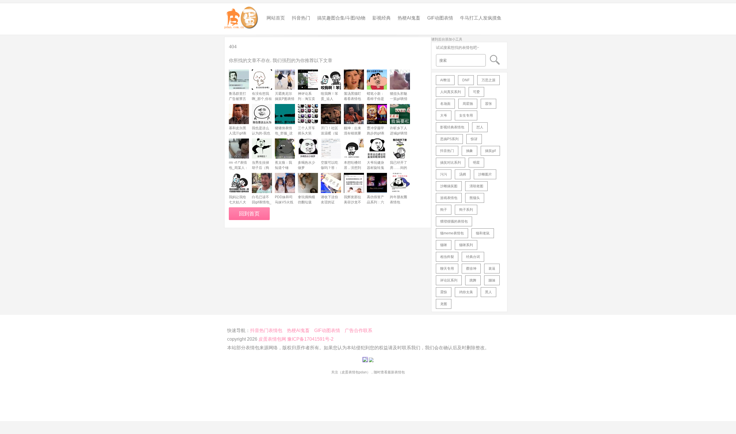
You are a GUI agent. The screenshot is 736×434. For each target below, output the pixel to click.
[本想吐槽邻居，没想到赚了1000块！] (354, 148)
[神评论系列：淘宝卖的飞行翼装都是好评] (308, 80)
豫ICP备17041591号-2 (310, 339)
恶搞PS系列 (449, 139)
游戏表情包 (448, 198)
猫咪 (443, 245)
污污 (443, 174)
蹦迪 (491, 280)
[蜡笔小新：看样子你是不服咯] (377, 80)
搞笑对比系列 (450, 163)
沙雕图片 (485, 174)
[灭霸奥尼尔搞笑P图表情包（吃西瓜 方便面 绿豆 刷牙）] (285, 80)
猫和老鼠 (483, 233)
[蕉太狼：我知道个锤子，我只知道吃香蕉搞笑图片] (285, 148)
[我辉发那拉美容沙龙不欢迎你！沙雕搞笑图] (354, 183)
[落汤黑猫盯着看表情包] (354, 80)
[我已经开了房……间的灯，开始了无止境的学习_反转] (400, 148)
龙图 (443, 304)
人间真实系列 (450, 92)
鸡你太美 (466, 292)
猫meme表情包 (452, 233)
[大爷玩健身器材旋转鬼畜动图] (377, 148)
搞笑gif (490, 151)
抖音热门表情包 (266, 330)
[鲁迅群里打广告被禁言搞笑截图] (239, 80)
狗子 (443, 210)
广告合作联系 (358, 330)
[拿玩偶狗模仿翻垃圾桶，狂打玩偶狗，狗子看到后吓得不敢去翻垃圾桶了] (308, 183)
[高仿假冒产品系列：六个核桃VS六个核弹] (377, 183)
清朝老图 (476, 186)
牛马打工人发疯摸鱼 (480, 18)
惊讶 (474, 139)
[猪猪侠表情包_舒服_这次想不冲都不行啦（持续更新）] (285, 114)
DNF (465, 80)
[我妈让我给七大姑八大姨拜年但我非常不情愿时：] (239, 183)
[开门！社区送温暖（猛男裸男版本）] (331, 114)
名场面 (445, 104)
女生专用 (466, 115)
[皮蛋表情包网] (241, 16)
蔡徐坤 (471, 269)
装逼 (491, 269)
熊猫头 (474, 198)
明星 (476, 163)
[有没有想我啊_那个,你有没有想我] (262, 80)
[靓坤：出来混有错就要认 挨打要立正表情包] (354, 114)
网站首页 (276, 18)
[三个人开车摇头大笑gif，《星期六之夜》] (308, 114)
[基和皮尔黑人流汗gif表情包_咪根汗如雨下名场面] (239, 114)
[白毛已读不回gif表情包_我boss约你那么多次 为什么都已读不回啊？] (262, 183)
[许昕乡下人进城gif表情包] (400, 114)
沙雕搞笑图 (448, 186)
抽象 (469, 151)
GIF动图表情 (440, 18)
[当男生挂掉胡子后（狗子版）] (262, 148)
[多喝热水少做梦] (308, 148)
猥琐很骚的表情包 (454, 221)
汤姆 (462, 174)
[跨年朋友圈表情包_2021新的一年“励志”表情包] (400, 183)
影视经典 (381, 18)
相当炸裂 (447, 257)
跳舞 (472, 280)
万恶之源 (488, 80)
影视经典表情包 (452, 127)
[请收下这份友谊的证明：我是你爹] (331, 183)
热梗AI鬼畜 (409, 18)
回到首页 (249, 214)
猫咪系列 (466, 245)
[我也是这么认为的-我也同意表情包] (262, 114)
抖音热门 (301, 18)
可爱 (476, 92)
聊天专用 (447, 269)
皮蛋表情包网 (272, 339)
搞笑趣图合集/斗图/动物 (341, 18)
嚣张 (488, 104)
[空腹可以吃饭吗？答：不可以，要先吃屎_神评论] (331, 148)
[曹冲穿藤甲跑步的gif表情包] (377, 114)
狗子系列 (466, 210)
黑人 (488, 292)
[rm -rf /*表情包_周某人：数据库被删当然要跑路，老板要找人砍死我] (239, 148)
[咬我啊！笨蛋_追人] (331, 80)
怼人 (479, 127)
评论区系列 (448, 280)
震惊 (443, 292)
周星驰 (468, 104)
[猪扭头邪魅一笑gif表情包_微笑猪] (400, 80)
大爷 (443, 115)
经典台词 (473, 257)
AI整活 (445, 80)
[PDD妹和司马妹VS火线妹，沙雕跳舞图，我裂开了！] (285, 183)
